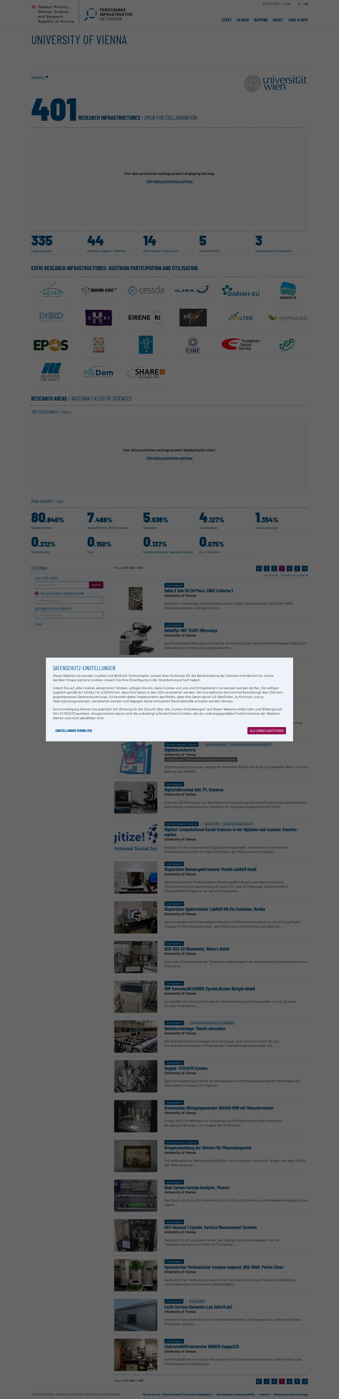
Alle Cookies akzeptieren (266, 730)
